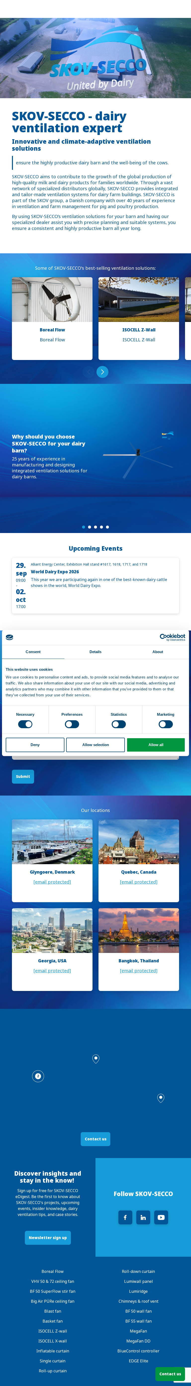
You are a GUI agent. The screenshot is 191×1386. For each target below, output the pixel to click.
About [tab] (157, 652)
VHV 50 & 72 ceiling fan (52, 1281)
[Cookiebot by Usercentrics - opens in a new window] (163, 637)
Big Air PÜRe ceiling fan (52, 1301)
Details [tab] (96, 652)
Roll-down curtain (138, 1271)
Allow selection (95, 745)
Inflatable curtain (52, 1351)
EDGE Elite (138, 1361)
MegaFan (138, 1331)
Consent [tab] (33, 652)
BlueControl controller (138, 1351)
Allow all (155, 745)
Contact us (170, 1374)
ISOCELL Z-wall (52, 1331)
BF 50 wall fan (138, 1311)
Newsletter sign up (48, 1238)
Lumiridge (138, 1291)
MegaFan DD (138, 1341)
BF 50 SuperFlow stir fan (52, 1291)
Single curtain (52, 1361)
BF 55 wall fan (138, 1321)
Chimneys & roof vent (138, 1301)
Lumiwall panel (138, 1281)
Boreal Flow (53, 1271)
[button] (96, 1059)
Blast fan (52, 1311)
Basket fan (53, 1321)
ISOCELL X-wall (52, 1341)
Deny (35, 745)
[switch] (72, 724)
